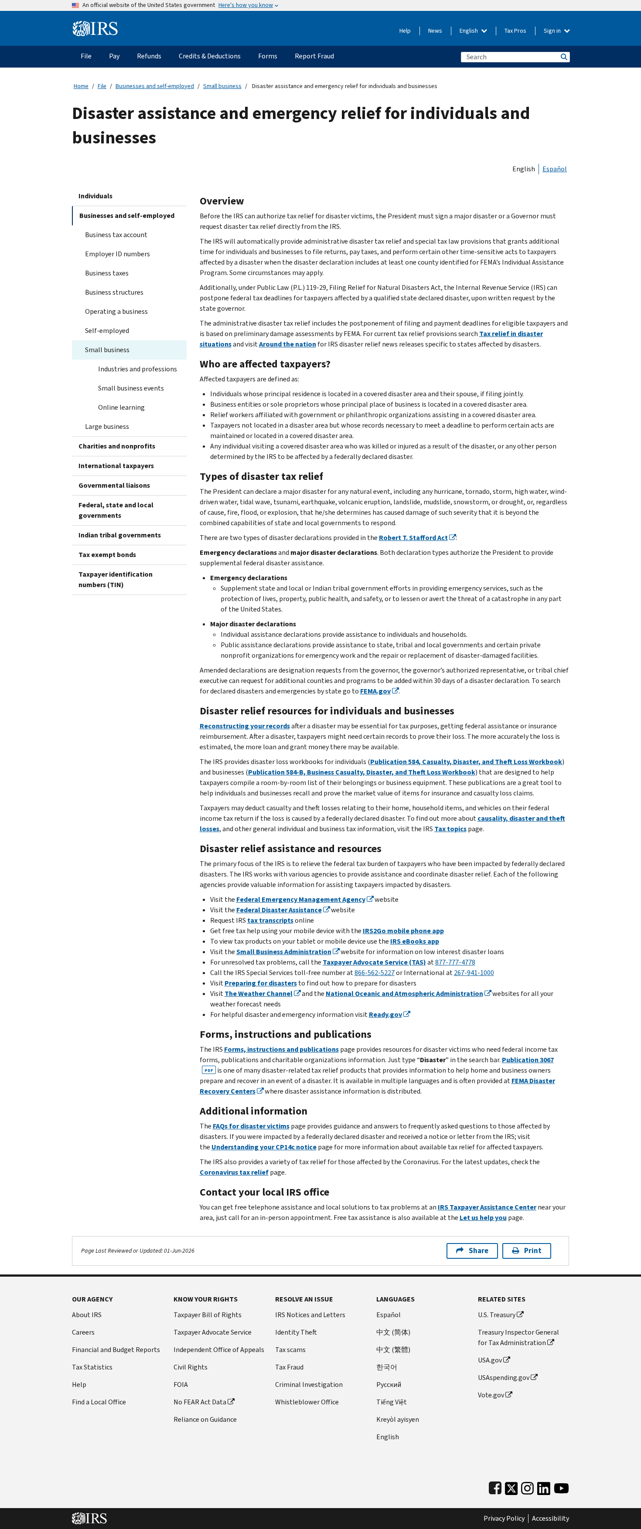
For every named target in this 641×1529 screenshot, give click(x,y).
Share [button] (478, 1251)
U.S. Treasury (496, 1314)
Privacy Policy (504, 1518)
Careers (83, 1332)
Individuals (95, 195)
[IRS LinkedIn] (543, 1486)
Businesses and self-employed (155, 86)
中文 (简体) (393, 1332)
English (469, 31)
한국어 (386, 1367)
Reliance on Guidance (205, 1419)
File (102, 86)
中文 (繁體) (393, 1349)
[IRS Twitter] (511, 1486)
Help (405, 31)
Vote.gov (491, 1395)
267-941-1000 (474, 972)
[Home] (95, 25)
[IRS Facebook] (495, 1486)
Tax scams (290, 1349)
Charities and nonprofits (116, 446)
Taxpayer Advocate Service (213, 1332)
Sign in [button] (553, 31)
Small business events (131, 388)
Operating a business (116, 311)
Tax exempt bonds (107, 554)
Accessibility (550, 1518)
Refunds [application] (149, 56)
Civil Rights (191, 1367)
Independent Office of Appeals (219, 1349)
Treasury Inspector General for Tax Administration (518, 1337)
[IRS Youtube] (561, 1486)
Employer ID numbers (117, 253)
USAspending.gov (503, 1377)
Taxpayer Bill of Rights (208, 1314)
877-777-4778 (455, 962)
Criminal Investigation (309, 1384)
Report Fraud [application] (314, 56)
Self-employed (107, 330)
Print (533, 1251)
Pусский (388, 1384)
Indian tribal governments (119, 535)
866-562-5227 (375, 972)
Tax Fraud (289, 1367)
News (435, 31)
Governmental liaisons (114, 485)
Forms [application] (267, 56)
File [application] (86, 56)
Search (563, 56)
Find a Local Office (99, 1402)
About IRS (87, 1314)
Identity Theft (296, 1332)
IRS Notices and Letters (310, 1314)
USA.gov (490, 1360)
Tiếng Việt (391, 1402)
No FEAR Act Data (200, 1402)
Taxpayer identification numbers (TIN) (115, 579)
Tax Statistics (92, 1367)
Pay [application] (114, 56)
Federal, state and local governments (115, 510)
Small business (222, 86)
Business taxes (107, 273)
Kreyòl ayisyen (397, 1419)
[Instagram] (527, 1486)
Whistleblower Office (307, 1402)
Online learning (121, 407)
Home (81, 86)
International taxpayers (116, 465)
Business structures (114, 292)
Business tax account (116, 234)
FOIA (181, 1384)
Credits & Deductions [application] (210, 56)
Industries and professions (137, 369)
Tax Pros (515, 31)
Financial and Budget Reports (116, 1349)
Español (554, 168)
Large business (107, 426)
